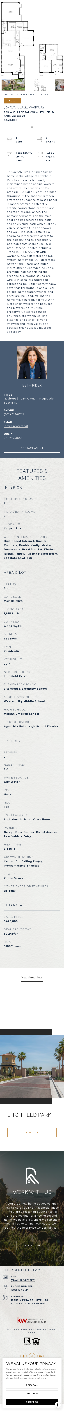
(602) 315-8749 (14, 414)
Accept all (32, 1402)
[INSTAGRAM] (32, 1356)
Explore (32, 1132)
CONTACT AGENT (32, 448)
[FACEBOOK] (24, 1356)
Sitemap (32, 1332)
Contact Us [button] (32, 1245)
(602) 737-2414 (20, 1290)
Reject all (32, 1385)
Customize (32, 1393)
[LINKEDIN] (40, 1356)
